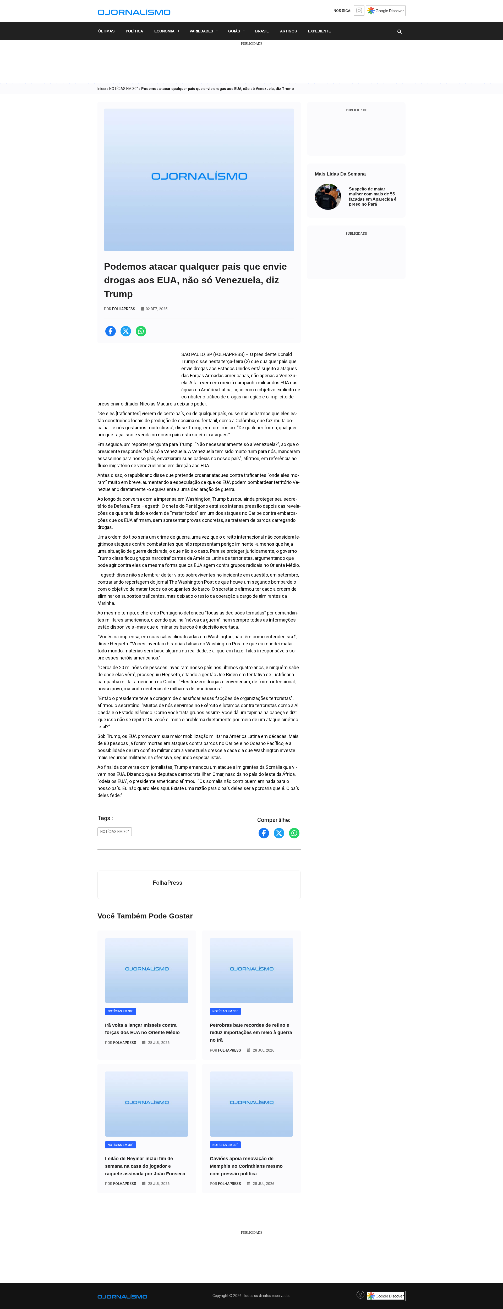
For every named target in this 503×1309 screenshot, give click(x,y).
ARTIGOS (288, 31)
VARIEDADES (201, 31)
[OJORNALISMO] (134, 11)
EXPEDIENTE (319, 31)
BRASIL (262, 31)
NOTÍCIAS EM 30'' (123, 89)
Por (120, 1043)
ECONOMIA (164, 31)
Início (101, 89)
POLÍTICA (134, 31)
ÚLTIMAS (106, 31)
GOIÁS (234, 31)
